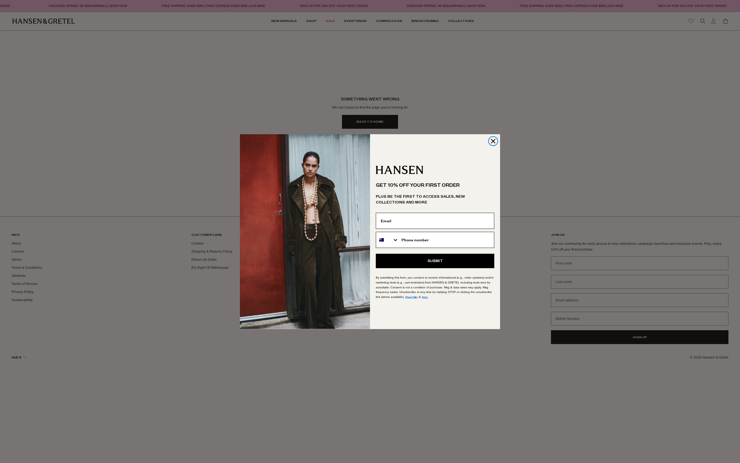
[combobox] (387, 240)
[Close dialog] (493, 141)
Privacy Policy (411, 297)
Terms (425, 297)
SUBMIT (435, 261)
